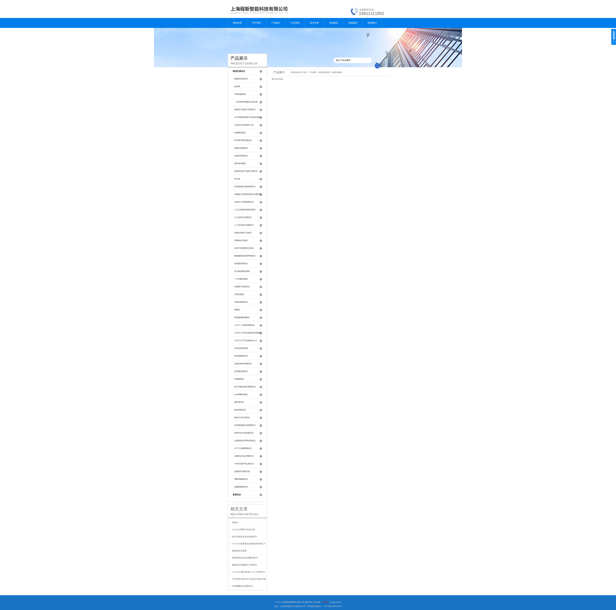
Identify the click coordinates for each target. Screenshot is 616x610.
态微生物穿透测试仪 (243, 364)
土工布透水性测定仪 (243, 217)
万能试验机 (239, 294)
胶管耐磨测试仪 (241, 356)
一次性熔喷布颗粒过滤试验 (245, 102)
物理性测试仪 (324, 72)
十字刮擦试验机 (241, 279)
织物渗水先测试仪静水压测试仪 (247, 194)
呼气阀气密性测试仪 (243, 140)
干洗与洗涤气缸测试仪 (244, 464)
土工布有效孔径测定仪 (244, 225)
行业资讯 (295, 23)
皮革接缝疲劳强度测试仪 (245, 425)
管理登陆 (311, 606)
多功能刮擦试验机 (242, 271)
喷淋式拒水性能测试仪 (244, 433)
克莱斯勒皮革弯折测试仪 (245, 440)
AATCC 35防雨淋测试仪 (244, 325)
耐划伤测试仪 (240, 410)
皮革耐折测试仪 (241, 371)
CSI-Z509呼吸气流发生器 (243, 529)
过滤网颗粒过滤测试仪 (242, 586)
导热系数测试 (240, 94)
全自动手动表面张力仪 (244, 125)
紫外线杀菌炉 (240, 163)
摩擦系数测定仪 (241, 479)
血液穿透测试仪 (241, 156)
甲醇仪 (235, 522)
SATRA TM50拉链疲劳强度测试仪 (247, 334)
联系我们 (372, 23)
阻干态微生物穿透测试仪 (245, 387)
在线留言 (352, 23)
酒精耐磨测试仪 (241, 487)
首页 (305, 72)
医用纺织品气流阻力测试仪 (245, 171)
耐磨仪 (237, 310)
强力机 (237, 179)
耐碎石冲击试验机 (242, 417)
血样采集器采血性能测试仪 (244, 536)
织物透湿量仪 (240, 133)
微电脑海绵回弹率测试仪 (245, 256)
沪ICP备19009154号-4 (333, 606)
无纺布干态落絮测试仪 (244, 202)
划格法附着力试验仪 (243, 233)
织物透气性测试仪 (242, 287)
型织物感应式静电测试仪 (245, 186)
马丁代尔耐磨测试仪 (243, 448)
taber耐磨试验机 (241, 394)
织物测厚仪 (239, 379)
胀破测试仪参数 (239, 551)
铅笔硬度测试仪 (241, 263)
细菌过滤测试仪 (241, 148)
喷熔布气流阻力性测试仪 (245, 109)
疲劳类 (237, 86)
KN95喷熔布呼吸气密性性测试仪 (247, 118)
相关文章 (239, 509)
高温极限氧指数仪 (242, 317)
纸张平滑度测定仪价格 (244, 248)
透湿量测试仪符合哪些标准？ (245, 558)
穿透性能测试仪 (241, 302)
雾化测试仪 (239, 402)
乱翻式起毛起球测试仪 (244, 456)
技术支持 (314, 23)
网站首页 (237, 23)
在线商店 (333, 23)
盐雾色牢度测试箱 (242, 471)
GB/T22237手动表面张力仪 (245, 340)
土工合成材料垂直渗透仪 (245, 210)
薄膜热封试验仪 (241, 240)
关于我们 (256, 23)
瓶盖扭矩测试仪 (241, 79)
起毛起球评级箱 (241, 348)
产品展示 (275, 23)
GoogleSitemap (335, 602)
